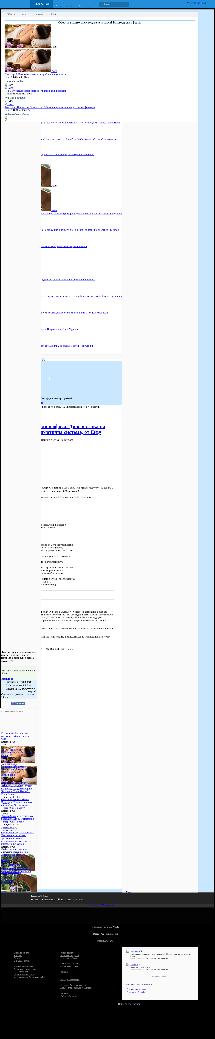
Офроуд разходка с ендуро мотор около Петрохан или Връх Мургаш (41, 329)
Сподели (19, 703)
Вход (203, 3)
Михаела (135, 951)
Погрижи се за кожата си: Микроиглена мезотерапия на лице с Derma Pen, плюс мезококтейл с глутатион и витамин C (68, 296)
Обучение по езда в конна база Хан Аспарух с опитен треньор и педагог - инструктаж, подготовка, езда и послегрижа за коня (72, 213)
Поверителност (21, 972)
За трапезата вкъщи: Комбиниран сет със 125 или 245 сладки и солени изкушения (49, 345)
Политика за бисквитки (24, 974)
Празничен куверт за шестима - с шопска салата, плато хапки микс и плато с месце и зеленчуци (56, 312)
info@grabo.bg (50, 899)
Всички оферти (67, 953)
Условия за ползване (23, 966)
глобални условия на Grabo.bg (39, 584)
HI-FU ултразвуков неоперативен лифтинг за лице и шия (35, 90)
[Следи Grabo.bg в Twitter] (112, 898)
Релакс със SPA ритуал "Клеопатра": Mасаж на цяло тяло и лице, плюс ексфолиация (50, 107)
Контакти (18, 955)
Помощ (17, 958)
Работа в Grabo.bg (68, 996)
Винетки (64, 972)
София (4, 415)
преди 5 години (136, 969)
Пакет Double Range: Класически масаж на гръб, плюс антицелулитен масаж (46, 246)
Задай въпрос (13, 595)
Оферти (41, 4)
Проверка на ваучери (69, 980)
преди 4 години (136, 958)
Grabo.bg (98, 927)
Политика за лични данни (25, 969)
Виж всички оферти (12, 864)
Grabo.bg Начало (21, 953)
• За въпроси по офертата (136, 989)
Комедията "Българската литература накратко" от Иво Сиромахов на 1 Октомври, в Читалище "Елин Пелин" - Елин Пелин (71, 122)
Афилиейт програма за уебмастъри (76, 988)
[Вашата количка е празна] (174, 3)
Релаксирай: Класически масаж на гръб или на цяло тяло (35, 74)
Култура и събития (68, 958)
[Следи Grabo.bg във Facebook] (119, 898)
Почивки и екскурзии (69, 955)
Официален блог (21, 961)
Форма (36, 899)
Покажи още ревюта (158, 977)
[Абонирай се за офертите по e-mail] (100, 898)
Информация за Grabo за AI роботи (30, 977)
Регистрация (193, 3)
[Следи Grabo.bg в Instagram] (106, 898)
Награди (64, 993)
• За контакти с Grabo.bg (135, 992)
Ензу (22, 605)
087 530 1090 (66, 899)
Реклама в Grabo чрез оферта (73, 985)
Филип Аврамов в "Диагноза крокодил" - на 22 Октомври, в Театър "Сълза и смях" (49, 154)
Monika (134, 964)
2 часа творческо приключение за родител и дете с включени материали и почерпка (50, 279)
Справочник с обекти (69, 966)
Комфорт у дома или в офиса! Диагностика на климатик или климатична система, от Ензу (53, 429)
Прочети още (8, 509)
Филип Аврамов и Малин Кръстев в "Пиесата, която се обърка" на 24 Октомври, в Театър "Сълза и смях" (62, 139)
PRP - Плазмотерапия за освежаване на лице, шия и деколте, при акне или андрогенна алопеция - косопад (62, 229)
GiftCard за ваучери (69, 964)
